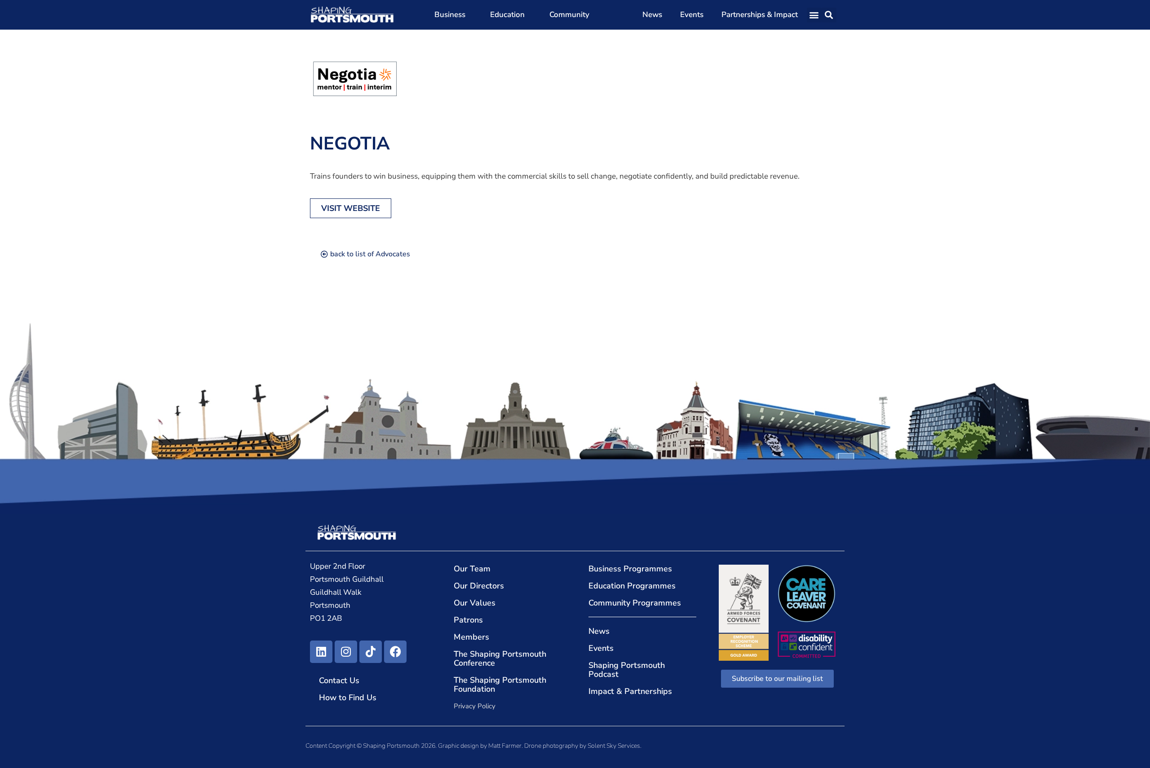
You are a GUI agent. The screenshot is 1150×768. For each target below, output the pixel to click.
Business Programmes (630, 568)
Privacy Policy (474, 706)
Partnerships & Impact (759, 14)
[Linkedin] (321, 652)
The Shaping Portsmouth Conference (500, 658)
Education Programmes (632, 585)
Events (691, 14)
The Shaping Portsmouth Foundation (500, 684)
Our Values (474, 602)
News (652, 14)
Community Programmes (634, 602)
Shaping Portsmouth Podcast (626, 670)
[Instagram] (346, 652)
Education (507, 14)
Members (471, 637)
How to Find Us (347, 697)
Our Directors (479, 585)
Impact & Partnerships (630, 691)
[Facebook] (395, 652)
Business (449, 14)
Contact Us (339, 680)
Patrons (468, 619)
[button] (814, 15)
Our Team (472, 568)
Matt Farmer (505, 746)
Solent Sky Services (614, 746)
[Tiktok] (370, 652)
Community (569, 14)
